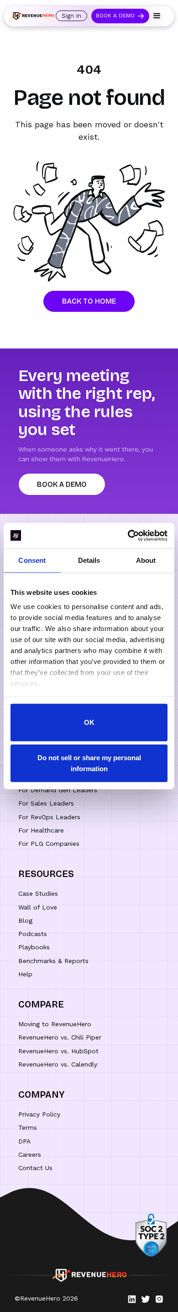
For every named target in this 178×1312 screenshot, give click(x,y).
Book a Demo (115, 15)
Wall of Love (37, 907)
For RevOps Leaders (49, 817)
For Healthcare (41, 830)
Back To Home (89, 301)
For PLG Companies (48, 843)
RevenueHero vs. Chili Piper (59, 1037)
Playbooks (34, 947)
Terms (27, 1127)
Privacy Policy (39, 1114)
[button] (157, 16)
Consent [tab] (32, 560)
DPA (24, 1141)
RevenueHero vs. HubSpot (58, 1051)
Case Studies (38, 893)
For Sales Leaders (46, 803)
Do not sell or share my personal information (89, 763)
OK (89, 722)
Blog (25, 920)
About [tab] (146, 560)
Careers (29, 1154)
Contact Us (35, 1167)
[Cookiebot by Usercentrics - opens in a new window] (128, 535)
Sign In (71, 15)
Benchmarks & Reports (53, 960)
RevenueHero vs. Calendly (57, 1064)
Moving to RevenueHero (54, 1024)
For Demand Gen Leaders (57, 790)
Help (25, 974)
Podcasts (32, 933)
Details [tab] (89, 560)
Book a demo (62, 484)
